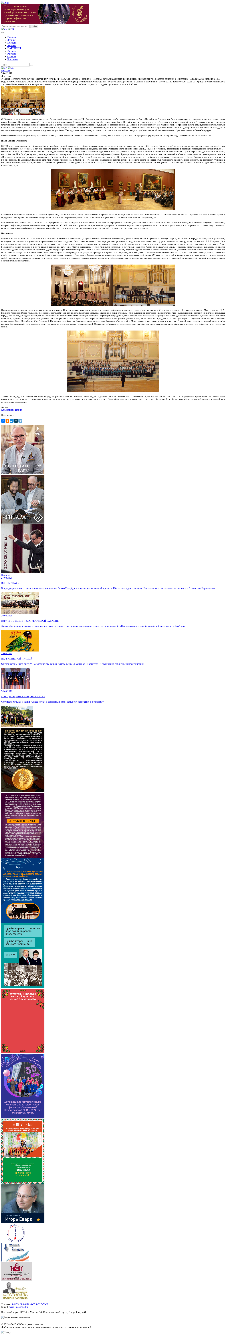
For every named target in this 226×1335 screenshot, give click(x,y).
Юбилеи (5, 70)
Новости (11, 42)
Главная (11, 37)
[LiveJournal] (16, 421)
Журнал (11, 40)
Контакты (12, 59)
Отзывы (11, 56)
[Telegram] (20, 421)
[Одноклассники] (7, 421)
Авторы (11, 51)
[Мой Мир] (12, 421)
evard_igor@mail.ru (18, 1307)
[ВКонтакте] (3, 421)
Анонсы (11, 45)
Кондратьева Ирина (11, 409)
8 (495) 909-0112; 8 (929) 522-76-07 (30, 1304)
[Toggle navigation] (2, 32)
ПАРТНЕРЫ (14, 48)
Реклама (11, 53)
